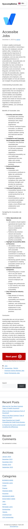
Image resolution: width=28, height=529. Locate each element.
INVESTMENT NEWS (8, 499)
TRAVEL (15, 368)
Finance (4, 488)
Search (4, 383)
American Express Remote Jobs (14, 370)
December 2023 (7, 459)
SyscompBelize (9, 4)
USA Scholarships (7, 517)
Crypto (4, 485)
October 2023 (6, 464)
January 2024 (6, 456)
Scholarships (8, 368)
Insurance (5, 493)
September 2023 (7, 467)
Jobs (5, 366)
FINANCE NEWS (7, 491)
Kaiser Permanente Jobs (12, 373)
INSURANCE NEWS (8, 496)
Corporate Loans (7, 483)
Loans (4, 504)
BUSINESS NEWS (7, 480)
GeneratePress (14, 526)
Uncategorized (7, 515)
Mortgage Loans (7, 507)
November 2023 (7, 462)
